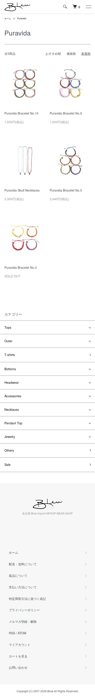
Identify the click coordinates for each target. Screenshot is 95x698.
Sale (7, 464)
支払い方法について (23, 587)
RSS (12, 633)
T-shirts (9, 354)
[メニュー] (88, 6)
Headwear (11, 382)
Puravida (21, 18)
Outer (8, 341)
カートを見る (18, 656)
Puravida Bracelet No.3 (20, 267)
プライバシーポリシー (24, 610)
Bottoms (10, 369)
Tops (7, 327)
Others (9, 450)
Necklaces (11, 409)
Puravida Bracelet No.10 (21, 113)
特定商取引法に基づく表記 (27, 598)
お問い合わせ (18, 667)
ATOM (22, 633)
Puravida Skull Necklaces (22, 190)
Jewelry (9, 436)
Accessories (12, 396)
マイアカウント (19, 644)
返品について (18, 575)
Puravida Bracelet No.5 (66, 190)
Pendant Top (13, 423)
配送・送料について (23, 564)
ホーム (7, 18)
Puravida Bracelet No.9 (66, 113)
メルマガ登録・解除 (23, 621)
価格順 (71, 53)
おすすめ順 (53, 53)
